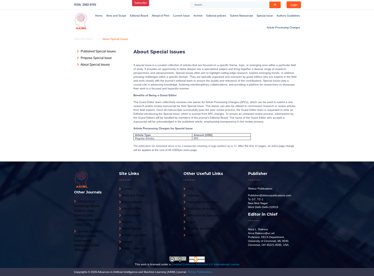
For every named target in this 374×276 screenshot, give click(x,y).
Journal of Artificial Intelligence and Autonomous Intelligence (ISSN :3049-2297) (88, 241)
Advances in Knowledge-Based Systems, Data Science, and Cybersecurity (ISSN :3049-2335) (88, 213)
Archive (198, 15)
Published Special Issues (98, 51)
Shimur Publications (260, 188)
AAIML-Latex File (134, 248)
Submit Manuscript (241, 15)
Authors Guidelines (288, 15)
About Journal (131, 228)
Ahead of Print (160, 15)
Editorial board (132, 202)
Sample (127, 241)
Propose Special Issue (96, 58)
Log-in (191, 222)
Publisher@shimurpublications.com (269, 195)
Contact (127, 188)
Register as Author (199, 228)
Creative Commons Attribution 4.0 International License (205, 264)
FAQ (189, 188)
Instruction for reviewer (202, 202)
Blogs (190, 235)
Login (294, 4)
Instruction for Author (200, 208)
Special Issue (265, 15)
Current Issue (181, 15)
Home (98, 15)
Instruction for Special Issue (205, 215)
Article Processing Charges (283, 27)
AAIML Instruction (134, 235)
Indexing (192, 195)
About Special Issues (95, 64)
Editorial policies (216, 15)
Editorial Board (139, 15)
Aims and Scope (116, 15)
